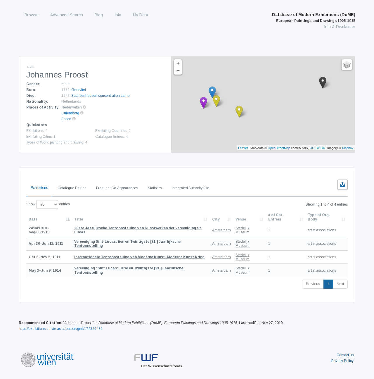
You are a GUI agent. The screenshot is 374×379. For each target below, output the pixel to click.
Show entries (48, 204)
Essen (66, 119)
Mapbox (348, 147)
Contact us (345, 355)
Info (118, 15)
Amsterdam (221, 230)
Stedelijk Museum (243, 230)
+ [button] (178, 63)
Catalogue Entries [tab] (72, 188)
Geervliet (78, 90)
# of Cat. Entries (276, 217)
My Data (140, 15)
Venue (241, 219)
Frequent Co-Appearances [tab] (117, 188)
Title (78, 219)
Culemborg (70, 113)
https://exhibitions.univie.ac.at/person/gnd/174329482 (61, 329)
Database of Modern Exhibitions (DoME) (313, 17)
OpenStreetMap (279, 147)
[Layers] (347, 64)
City (216, 219)
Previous (313, 284)
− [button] (178, 71)
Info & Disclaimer (339, 26)
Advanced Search (66, 15)
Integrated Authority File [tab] (190, 188)
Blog (99, 15)
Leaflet (243, 147)
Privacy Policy (342, 361)
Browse (32, 15)
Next (340, 284)
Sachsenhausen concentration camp (100, 96)
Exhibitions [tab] (39, 188)
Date (33, 219)
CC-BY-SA (317, 147)
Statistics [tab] (155, 188)
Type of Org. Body (319, 217)
